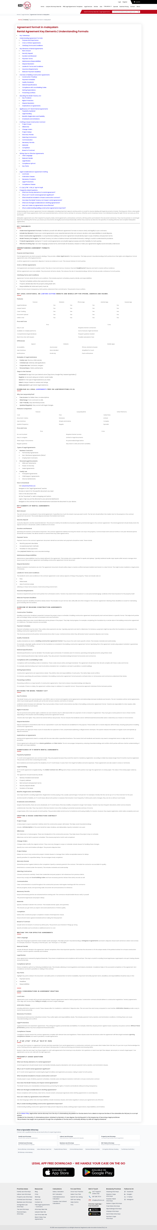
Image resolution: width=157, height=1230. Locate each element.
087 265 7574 (96, 1197)
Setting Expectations (29, 90)
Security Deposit (27, 53)
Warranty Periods (28, 135)
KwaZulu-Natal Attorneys (111, 1200)
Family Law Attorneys (24, 1192)
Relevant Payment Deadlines (31, 72)
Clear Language (27, 156)
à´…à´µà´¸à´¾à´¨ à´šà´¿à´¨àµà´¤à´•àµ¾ (31, 187)
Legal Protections (27, 182)
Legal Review (26, 161)
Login (119, 2)
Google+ (129, 1194)
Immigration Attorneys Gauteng (110, 1149)
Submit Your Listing (77, 1197)
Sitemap (37, 1197)
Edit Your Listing (75, 1199)
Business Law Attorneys (24, 1202)
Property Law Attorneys (24, 1197)
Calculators (108, 6)
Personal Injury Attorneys (21, 1213)
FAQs (36, 1194)
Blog (36, 1192)
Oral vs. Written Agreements (31, 43)
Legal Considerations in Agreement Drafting (34, 172)
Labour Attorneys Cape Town (44, 1149)
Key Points (25, 166)
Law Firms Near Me (41, 1215)
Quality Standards (28, 82)
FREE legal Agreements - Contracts (42, 1206)
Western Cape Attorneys (111, 1195)
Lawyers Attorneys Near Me (53, 6)
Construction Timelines (29, 77)
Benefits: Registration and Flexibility (33, 116)
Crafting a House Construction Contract (32, 122)
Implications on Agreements (31, 106)
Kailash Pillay (25, 1113)
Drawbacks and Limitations (31, 119)
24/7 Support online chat (96, 1193)
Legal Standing (27, 114)
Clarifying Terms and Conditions (32, 45)
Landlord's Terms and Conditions (32, 66)
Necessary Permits (28, 142)
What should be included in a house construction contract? (41, 197)
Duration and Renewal (29, 56)
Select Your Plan (76, 1194)
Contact (132, 6)
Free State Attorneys (113, 1206)
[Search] (138, 12)
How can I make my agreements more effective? (38, 205)
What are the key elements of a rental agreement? (38, 192)
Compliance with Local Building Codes (34, 87)
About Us (38, 1199)
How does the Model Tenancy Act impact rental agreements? (42, 200)
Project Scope (26, 124)
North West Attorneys (113, 1214)
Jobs (101, 6)
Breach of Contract (28, 150)
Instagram (130, 1199)
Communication (27, 140)
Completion (26, 148)
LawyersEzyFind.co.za (28, 486)
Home (42, 6)
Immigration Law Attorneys (22, 1206)
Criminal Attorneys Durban (76, 1149)
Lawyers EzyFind (48, 294)
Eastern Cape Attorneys (114, 1203)
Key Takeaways (25, 35)
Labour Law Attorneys (24, 1194)
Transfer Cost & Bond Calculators (59, 1202)
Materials (25, 145)
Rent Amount (26, 51)
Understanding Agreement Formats (31, 38)
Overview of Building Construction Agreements (35, 75)
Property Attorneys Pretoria (60, 1149)
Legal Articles (25, 14)
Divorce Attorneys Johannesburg (26, 1149)
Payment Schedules (28, 80)
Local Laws (25, 174)
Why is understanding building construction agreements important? (44, 208)
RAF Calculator (57, 1194)
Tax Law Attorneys (23, 1209)
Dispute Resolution (28, 64)
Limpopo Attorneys (112, 1211)
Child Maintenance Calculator (59, 1198)
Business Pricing (124, 6)
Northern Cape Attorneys (111, 1217)
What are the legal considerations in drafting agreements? (41, 203)
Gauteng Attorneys (112, 1192)
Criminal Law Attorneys (24, 1199)
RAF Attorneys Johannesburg (25, 1152)
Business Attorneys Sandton (93, 1149)
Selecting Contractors (29, 137)
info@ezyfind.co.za (98, 1200)
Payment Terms (27, 59)
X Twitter (130, 1197)
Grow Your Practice (77, 1192)
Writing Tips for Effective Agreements (32, 153)
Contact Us (38, 1202)
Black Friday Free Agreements (40, 1218)
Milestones (25, 127)
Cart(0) (138, 2)
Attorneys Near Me (41, 1209)
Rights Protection (27, 100)
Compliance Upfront (28, 163)
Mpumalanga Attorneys (114, 1209)
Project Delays (27, 132)
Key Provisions (26, 98)
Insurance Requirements (30, 69)
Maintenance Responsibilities (31, 61)
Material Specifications (29, 85)
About (138, 6)
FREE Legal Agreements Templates (73, 6)
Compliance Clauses (28, 184)
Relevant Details (27, 158)
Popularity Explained (28, 111)
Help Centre (74, 1202)
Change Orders (27, 129)
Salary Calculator (58, 1192)
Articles (96, 6)
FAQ (72, 1205)
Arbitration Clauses (28, 176)
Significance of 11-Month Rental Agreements (34, 109)
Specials (115, 6)
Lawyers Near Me (40, 1212)
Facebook (130, 1192)
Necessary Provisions (29, 179)
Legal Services (88, 6)
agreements (41, 389)
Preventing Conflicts (28, 93)
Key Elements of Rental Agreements (31, 49)
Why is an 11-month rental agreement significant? (38, 195)
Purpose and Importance (30, 40)
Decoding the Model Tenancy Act (30, 96)
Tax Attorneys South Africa (127, 1149)
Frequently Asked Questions (29, 190)
